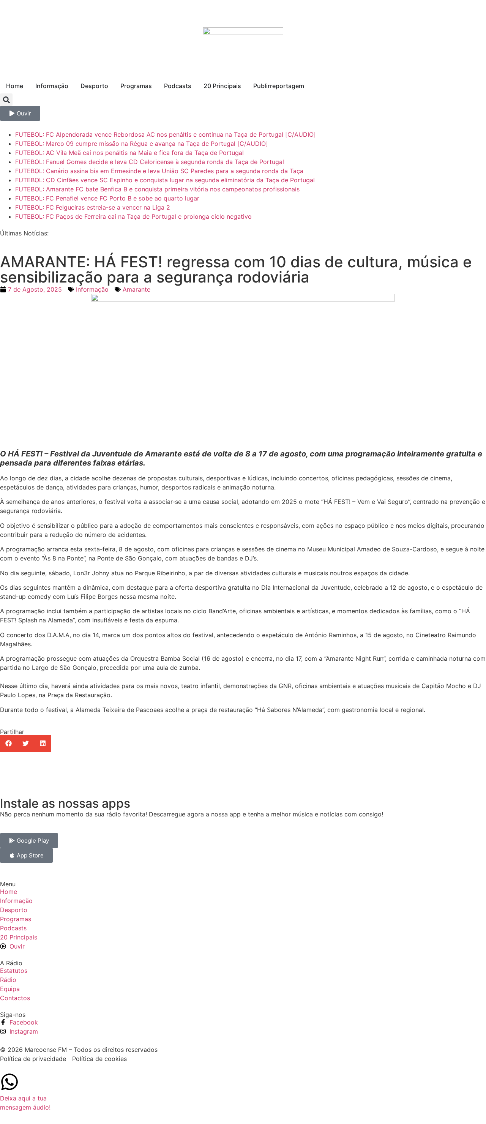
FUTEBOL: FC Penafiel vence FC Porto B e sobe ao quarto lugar (107, 198)
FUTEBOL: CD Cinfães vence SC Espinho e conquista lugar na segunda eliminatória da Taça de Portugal (165, 180)
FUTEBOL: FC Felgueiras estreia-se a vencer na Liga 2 (92, 207)
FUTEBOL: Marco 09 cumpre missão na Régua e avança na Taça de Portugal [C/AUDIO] (141, 143)
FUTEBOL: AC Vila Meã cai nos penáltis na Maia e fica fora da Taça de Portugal (129, 152)
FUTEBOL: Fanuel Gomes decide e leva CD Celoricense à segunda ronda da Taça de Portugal (149, 162)
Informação (92, 289)
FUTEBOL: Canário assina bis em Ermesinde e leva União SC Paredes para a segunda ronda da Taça (159, 171)
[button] (6, 99)
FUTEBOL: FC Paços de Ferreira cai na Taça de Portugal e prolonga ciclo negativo (133, 216)
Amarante (136, 289)
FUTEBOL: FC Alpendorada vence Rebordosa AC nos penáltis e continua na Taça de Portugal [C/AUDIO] (165, 134)
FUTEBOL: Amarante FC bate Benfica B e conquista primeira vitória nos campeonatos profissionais (157, 189)
